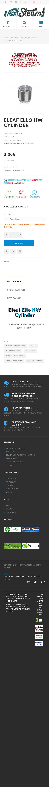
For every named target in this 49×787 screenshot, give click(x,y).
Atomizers (14, 38)
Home (6, 38)
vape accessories (35, 361)
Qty (5, 230)
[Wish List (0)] (11, 2)
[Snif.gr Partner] (15, 627)
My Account (11, 482)
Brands (9, 505)
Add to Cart (19, 243)
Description (15, 281)
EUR (40, 2)
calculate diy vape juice (16, 448)
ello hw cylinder (13, 351)
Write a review (19, 171)
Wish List (10, 492)
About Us (10, 452)
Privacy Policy (12, 458)
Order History (12, 489)
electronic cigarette (14, 356)
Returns (9, 485)
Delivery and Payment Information (20, 455)
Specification (16, 290)
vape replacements (14, 361)
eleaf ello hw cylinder (14, 40)
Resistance (8, 215)
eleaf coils (30, 351)
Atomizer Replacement (28, 38)
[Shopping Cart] (16, 2)
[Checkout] (21, 2)
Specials (9, 509)
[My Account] (6, 2)
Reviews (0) (14, 298)
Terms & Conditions (14, 462)
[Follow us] (35, 582)
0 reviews (7, 171)
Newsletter (11, 512)
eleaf (12, 137)
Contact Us (11, 479)
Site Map (9, 465)
